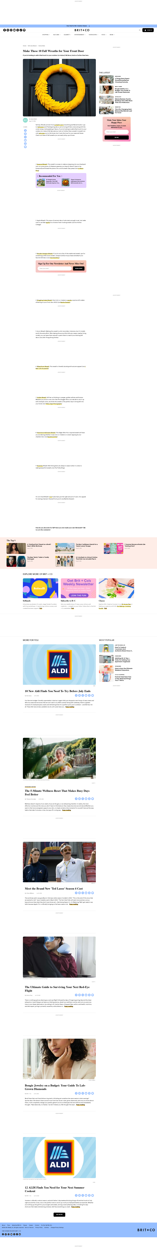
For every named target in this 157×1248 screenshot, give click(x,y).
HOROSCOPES (93, 34)
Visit (40, 608)
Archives (46, 1227)
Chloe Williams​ (30, 893)
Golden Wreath (41, 397)
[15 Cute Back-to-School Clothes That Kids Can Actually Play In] (65, 561)
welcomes (42, 133)
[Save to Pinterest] (25, 133)
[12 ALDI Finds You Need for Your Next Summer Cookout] (59, 1157)
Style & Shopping (119, 674)
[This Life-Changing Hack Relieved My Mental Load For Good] (106, 110)
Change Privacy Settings (57, 1227)
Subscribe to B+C (68, 601)
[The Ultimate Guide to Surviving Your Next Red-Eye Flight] (59, 957)
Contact (37, 1225)
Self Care (56, 34)
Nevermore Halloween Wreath (46, 432)
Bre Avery (29, 695)
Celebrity (67, 34)
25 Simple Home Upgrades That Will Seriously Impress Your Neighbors (52, 181)
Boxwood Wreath (42, 164)
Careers (31, 1225)
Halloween (40, 127)
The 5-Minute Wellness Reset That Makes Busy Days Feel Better (57, 792)
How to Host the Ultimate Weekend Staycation (123, 669)
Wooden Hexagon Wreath (45, 253)
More (111, 34)
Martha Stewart (65, 302)
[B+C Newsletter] (78, 588)
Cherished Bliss (54, 258)
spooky (69, 300)
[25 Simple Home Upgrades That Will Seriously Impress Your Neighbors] (41, 182)
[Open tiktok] (21, 30)
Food (103, 34)
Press (8, 1225)
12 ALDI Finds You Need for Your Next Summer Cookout (54, 1189)
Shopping (45, 34)
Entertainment (79, 34)
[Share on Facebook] (25, 130)
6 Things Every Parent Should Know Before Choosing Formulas (122, 80)
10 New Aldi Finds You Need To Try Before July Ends (58, 691)
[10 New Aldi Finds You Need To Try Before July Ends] (59, 665)
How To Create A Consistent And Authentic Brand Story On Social (124, 649)
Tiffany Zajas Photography (53, 404)
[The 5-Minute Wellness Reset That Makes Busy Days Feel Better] (59, 758)
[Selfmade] (40, 588)
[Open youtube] (14, 30)
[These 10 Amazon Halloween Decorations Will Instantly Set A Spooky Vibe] (65, 182)
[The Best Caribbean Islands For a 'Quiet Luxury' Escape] (65, 548)
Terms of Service (29, 1227)
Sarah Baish (34, 119)
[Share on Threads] (25, 143)
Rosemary (40, 466)
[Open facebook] (4, 30)
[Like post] (25, 147)
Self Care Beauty (32, 45)
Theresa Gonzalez (31, 799)
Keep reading (69, 707)
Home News (41, 45)
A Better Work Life (120, 645)
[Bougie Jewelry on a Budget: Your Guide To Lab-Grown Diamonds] (106, 89)
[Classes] (116, 588)
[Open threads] (17, 30)
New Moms (118, 76)
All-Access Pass (126, 604)
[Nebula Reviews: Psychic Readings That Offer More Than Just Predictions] (106, 100)
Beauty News (118, 86)
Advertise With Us (16, 1225)
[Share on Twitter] (25, 137)
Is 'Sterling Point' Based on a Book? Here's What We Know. (39, 545)
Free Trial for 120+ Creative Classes (77, 26)
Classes (102, 601)
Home (24, 45)
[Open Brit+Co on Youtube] (11, 1234)
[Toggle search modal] (139, 30)
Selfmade (27, 601)
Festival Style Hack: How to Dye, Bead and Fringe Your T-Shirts (123, 678)
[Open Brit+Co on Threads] (14, 1234)
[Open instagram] (11, 30)
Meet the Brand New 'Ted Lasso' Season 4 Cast (54, 888)
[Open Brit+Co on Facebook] (3, 1234)
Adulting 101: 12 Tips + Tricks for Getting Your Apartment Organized (122, 660)
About (3, 1225)
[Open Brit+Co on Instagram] (9, 1234)
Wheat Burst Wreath (43, 366)
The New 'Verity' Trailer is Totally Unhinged (38, 558)
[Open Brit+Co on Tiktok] (17, 1234)
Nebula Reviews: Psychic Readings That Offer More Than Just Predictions (123, 100)
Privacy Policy (39, 1227)
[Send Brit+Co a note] (24, 30)
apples (48, 222)
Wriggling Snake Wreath (44, 300)
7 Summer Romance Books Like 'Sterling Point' (135, 545)
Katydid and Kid (52, 437)
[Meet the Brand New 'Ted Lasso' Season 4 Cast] (59, 862)
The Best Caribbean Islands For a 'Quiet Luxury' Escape (87, 545)
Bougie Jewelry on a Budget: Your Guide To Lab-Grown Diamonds (122, 90)
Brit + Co (28, 1093)
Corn (50, 497)
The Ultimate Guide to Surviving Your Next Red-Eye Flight (57, 988)
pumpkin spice (59, 125)
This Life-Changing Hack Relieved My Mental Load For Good (123, 111)
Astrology (118, 97)
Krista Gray (29, 995)
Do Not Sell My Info (46, 1225)
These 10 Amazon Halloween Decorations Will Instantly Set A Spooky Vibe (78, 181)
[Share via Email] (25, 140)
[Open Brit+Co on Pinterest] (6, 1234)
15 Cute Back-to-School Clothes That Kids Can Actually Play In (86, 558)
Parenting (118, 107)
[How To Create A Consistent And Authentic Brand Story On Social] (106, 648)
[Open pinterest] (8, 30)
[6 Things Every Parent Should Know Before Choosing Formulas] (106, 79)
